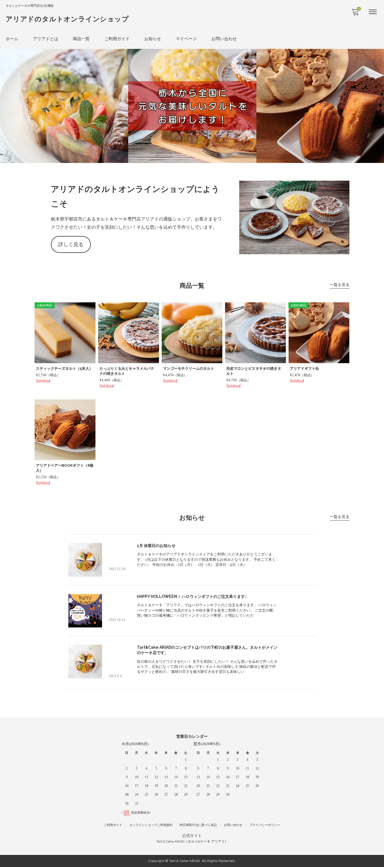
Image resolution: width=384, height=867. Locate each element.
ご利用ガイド (117, 38)
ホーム (12, 38)
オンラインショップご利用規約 (151, 825)
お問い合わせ (224, 38)
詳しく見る (70, 244)
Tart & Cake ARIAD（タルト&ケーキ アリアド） (192, 841)
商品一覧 (81, 38)
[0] (355, 13)
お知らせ (152, 38)
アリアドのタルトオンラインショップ (67, 19)
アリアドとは (45, 38)
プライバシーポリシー (264, 825)
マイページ (186, 38)
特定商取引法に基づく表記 (198, 825)
